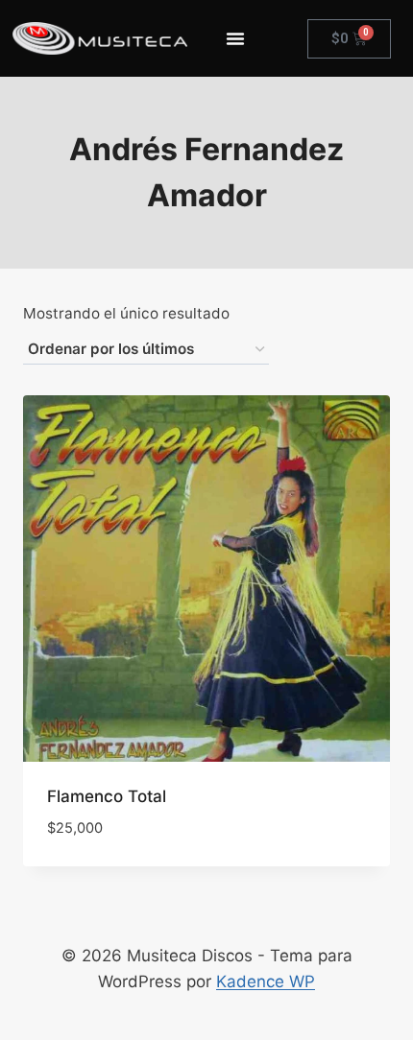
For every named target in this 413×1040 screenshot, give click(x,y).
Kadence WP (265, 981)
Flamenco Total (106, 796)
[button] (306, 850)
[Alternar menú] (235, 38)
